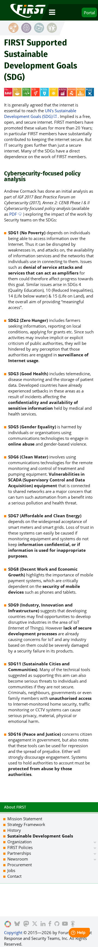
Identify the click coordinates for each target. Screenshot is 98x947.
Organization (19, 841)
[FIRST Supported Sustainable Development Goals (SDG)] (8, 924)
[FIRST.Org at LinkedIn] (43, 924)
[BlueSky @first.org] (17, 924)
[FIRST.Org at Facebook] (49, 924)
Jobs (11, 870)
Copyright (13, 932)
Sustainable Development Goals (40, 836)
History (14, 830)
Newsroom (17, 859)
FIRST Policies (20, 847)
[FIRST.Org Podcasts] (73, 924)
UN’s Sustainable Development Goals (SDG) (40, 113)
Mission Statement (24, 818)
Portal (89, 12)
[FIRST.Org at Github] (57, 924)
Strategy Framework (26, 824)
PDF (13, 214)
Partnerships (19, 853)
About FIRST (15, 807)
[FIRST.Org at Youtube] (65, 924)
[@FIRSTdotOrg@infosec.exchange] (26, 924)
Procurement (19, 864)
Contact (14, 876)
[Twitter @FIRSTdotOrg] (34, 924)
